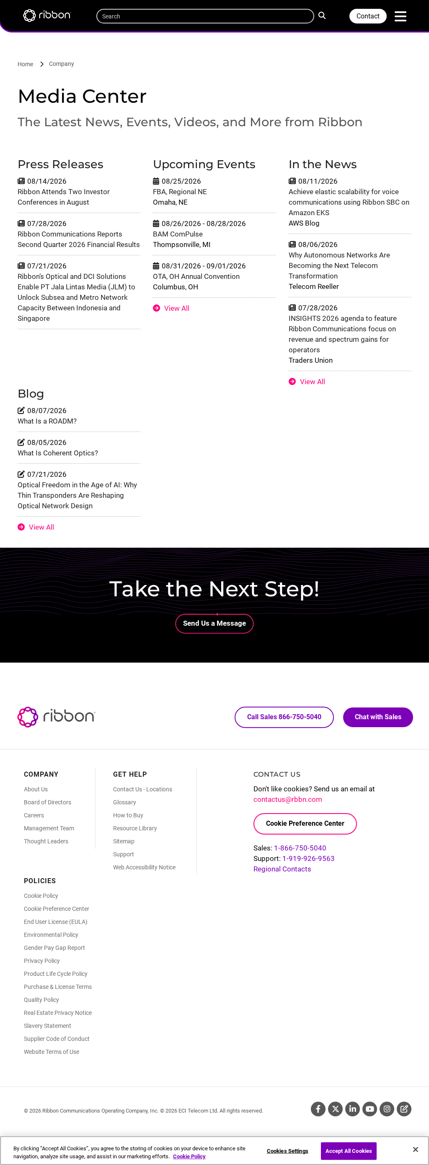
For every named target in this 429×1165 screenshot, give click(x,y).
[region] (214, 1150)
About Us (36, 789)
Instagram (387, 1109)
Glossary (124, 802)
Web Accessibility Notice (144, 867)
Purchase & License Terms (58, 986)
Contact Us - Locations (142, 789)
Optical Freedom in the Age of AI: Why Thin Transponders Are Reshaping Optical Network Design (77, 495)
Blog (404, 1109)
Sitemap (123, 841)
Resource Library (135, 828)
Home (25, 64)
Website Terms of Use (51, 1051)
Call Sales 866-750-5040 (284, 717)
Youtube (369, 1109)
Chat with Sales (378, 717)
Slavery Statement (47, 1025)
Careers (34, 815)
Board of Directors (47, 802)
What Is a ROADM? (47, 421)
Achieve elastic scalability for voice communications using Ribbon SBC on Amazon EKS (349, 202)
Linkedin (352, 1109)
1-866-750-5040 (300, 848)
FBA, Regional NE (180, 191)
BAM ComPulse (178, 234)
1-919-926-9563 (308, 858)
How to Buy (128, 815)
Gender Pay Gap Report (54, 947)
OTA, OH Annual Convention (196, 276)
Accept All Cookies (349, 1151)
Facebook (318, 1109)
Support (123, 854)
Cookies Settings (287, 1151)
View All (176, 308)
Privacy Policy (42, 960)
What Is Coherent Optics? (58, 453)
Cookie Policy (41, 895)
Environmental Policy (51, 934)
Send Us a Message (214, 623)
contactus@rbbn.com (287, 799)
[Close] (415, 1149)
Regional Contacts (282, 869)
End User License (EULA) (56, 921)
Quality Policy (41, 999)
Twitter (335, 1109)
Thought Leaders (46, 841)
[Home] (51, 17)
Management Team (49, 828)
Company (61, 63)
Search (324, 15)
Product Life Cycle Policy (56, 973)
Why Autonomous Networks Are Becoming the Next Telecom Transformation (339, 265)
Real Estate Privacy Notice (58, 1012)
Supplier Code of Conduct (57, 1038)
